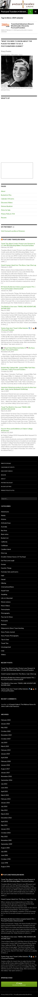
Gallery (3, 30)
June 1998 (4, 863)
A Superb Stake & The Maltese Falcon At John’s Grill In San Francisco (18, 705)
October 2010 (5, 833)
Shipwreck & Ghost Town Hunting (12, 628)
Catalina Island (6, 549)
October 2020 (5, 731)
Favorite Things (6, 568)
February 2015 (6, 799)
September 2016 (6, 780)
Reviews (4, 624)
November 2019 (6, 735)
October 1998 (5, 859)
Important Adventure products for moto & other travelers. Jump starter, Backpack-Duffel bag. (19, 388)
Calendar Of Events (7, 199)
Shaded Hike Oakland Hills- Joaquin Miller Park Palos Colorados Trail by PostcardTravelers (18, 368)
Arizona (3, 519)
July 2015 (4, 784)
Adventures (5, 512)
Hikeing (3, 583)
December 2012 (6, 818)
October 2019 (5, 739)
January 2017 (5, 772)
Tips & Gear (5, 639)
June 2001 (4, 855)
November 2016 (6, 776)
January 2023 (5, 724)
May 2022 (4, 727)
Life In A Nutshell (6, 598)
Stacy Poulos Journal (8, 632)
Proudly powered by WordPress (23, 994)
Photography (5, 613)
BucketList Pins (6, 195)
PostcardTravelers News (13, 875)
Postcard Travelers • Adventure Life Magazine (14, 11)
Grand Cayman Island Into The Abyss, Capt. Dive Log (18, 265)
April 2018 (4, 757)
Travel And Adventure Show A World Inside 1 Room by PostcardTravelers (22, 26)
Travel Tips (4, 643)
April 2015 (4, 791)
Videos (3, 654)
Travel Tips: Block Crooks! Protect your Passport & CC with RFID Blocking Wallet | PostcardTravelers (18, 244)
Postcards (4, 621)
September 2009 (6, 844)
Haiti (2, 575)
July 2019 (4, 742)
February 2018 (6, 761)
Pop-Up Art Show (7, 617)
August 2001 (5, 848)
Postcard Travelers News (14, 239)
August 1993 (5, 866)
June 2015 (4, 787)
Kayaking (4, 594)
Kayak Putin (5, 590)
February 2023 (6, 720)
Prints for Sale (5, 210)
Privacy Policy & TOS (8, 214)
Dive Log (4, 553)
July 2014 (4, 806)
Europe (3, 564)
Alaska (3, 515)
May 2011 (4, 825)
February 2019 (6, 750)
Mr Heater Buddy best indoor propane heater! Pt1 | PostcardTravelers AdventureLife (18, 288)
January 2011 (5, 829)
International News (7, 587)
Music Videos (5, 606)
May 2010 (4, 836)
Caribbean (4, 545)
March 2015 (5, 795)
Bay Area (4, 530)
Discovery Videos (7, 202)
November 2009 (6, 840)
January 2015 (5, 803)
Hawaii (3, 579)
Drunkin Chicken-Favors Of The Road (13, 557)
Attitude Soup (6, 523)
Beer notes (4, 534)
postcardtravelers (22, 30)
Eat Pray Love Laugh (7, 560)
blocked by (19, 984)
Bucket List (5, 538)
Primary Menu (35, 11)
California (4, 542)
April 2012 (4, 821)
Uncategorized (6, 647)
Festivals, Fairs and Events (9, 572)
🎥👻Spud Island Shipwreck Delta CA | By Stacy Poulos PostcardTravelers (18, 349)
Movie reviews (6, 602)
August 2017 (5, 769)
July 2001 (4, 851)
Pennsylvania (5, 609)
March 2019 (5, 746)
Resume (3, 217)
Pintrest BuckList (7, 206)
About (3, 191)
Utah (2, 651)
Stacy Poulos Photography (10, 636)
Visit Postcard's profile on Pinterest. (13, 231)
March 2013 (5, 814)
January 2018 (5, 765)
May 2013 (4, 810)
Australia (4, 527)
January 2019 (5, 754)
